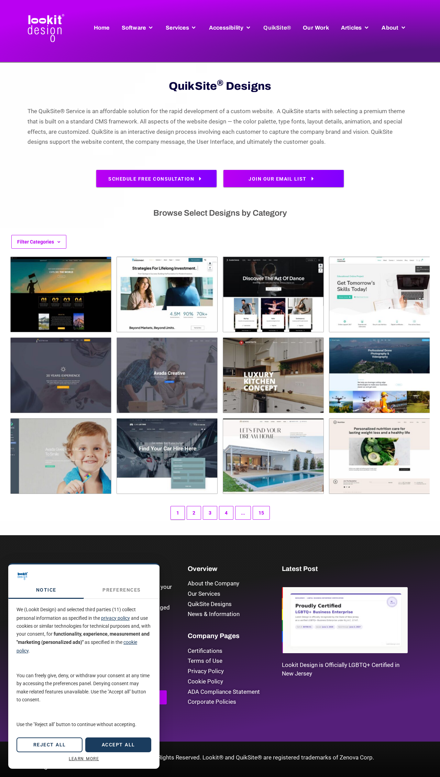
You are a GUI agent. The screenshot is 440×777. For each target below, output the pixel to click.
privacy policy (115, 618)
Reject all (49, 744)
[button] (138, 28)
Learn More (84, 758)
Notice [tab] (46, 590)
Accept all (118, 744)
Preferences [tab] (121, 590)
